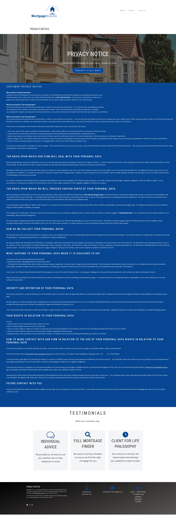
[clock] (125, 434)
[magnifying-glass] (88, 434)
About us (123, 10)
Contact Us (142, 10)
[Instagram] (32, 505)
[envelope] (112, 487)
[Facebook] (27, 505)
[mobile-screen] (86, 487)
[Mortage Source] (44, 10)
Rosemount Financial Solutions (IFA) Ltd (39, 354)
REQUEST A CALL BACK (88, 70)
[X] (29, 505)
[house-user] (138, 487)
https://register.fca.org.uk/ (39, 493)
